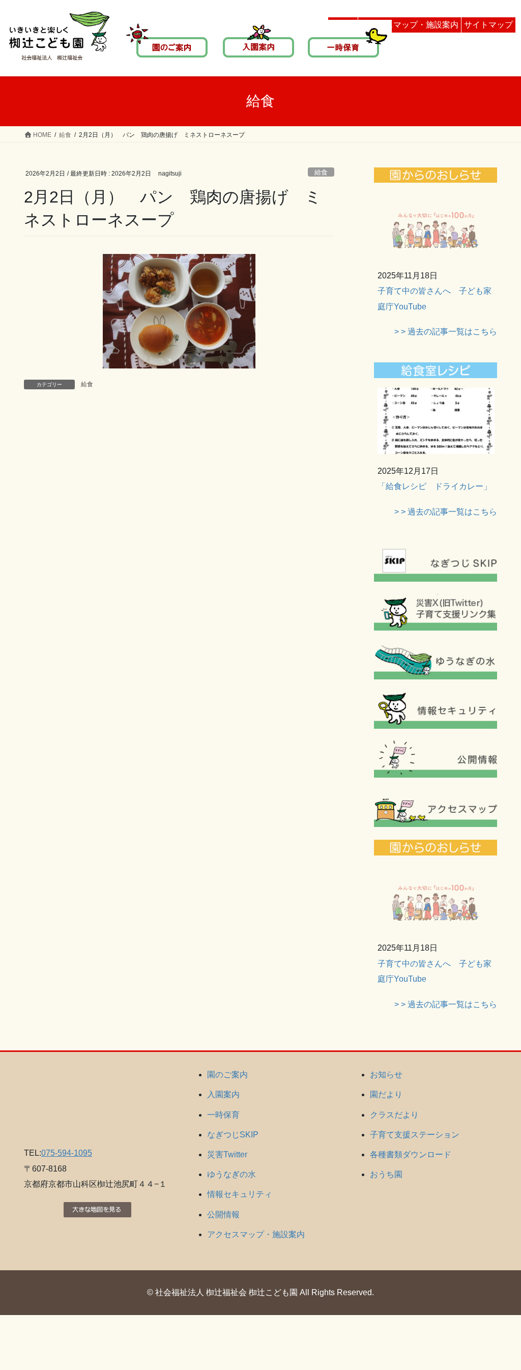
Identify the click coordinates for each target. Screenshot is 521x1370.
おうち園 (386, 1174)
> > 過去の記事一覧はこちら (445, 331)
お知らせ (386, 1074)
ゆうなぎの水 (231, 1174)
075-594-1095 (66, 1153)
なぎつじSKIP (232, 1134)
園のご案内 (227, 1074)
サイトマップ (488, 24)
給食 (321, 172)
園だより (386, 1094)
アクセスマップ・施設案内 (409, 24)
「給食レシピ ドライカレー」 (434, 486)
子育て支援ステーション (414, 1134)
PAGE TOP (498, 1320)
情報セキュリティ (239, 1194)
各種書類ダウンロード (410, 1154)
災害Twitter (227, 1154)
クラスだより (394, 1114)
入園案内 (223, 1094)
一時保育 (223, 1114)
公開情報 (223, 1214)
